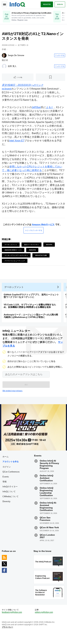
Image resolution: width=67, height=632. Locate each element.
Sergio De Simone (16, 55)
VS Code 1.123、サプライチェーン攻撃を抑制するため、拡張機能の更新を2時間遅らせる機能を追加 (30, 305)
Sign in (60, 4)
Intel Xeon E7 (16, 140)
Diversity (6, 501)
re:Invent (6, 88)
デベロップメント (11, 244)
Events (5, 477)
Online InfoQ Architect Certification (46, 478)
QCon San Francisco (45, 518)
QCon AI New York (49, 527)
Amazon (32, 250)
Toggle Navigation (4, 4)
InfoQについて (9, 491)
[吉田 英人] (4, 66)
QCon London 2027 (47, 536)
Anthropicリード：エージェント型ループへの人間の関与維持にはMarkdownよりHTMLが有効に (31, 315)
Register (46, 4)
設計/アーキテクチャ (31, 244)
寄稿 (4, 481)
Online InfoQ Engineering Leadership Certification (46, 492)
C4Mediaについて (10, 496)
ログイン (7, 467)
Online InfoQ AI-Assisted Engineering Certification (48, 506)
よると (49, 107)
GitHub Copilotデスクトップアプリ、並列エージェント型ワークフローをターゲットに (31, 295)
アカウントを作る (10, 461)
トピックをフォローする (33, 230)
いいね (19, 77)
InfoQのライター (10, 486)
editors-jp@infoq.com (44, 612)
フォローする (59, 55)
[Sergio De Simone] (4, 55)
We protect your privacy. (12, 391)
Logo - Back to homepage (17, 4)
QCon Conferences (11, 472)
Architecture (41, 255)
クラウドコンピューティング (15, 261)
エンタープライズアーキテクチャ (16, 255)
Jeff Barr (36, 107)
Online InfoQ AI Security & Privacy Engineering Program (49, 464)
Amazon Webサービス (43, 224)
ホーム (5, 456)
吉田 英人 (12, 66)
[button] (26, 384)
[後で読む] (50, 77)
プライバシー (7, 627)
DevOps (49, 244)
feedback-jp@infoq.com (12, 612)
